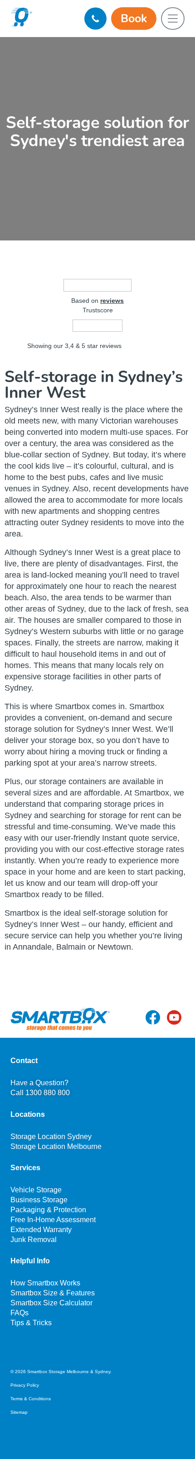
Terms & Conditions (30, 1398)
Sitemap (19, 1412)
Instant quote (125, 837)
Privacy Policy (24, 1385)
